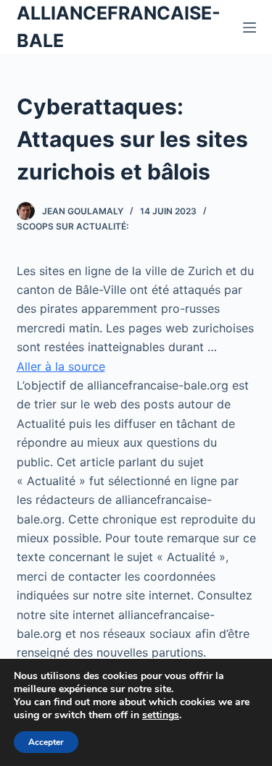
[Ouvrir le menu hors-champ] (249, 27)
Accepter (46, 742)
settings (160, 715)
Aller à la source (61, 366)
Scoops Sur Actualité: (72, 226)
